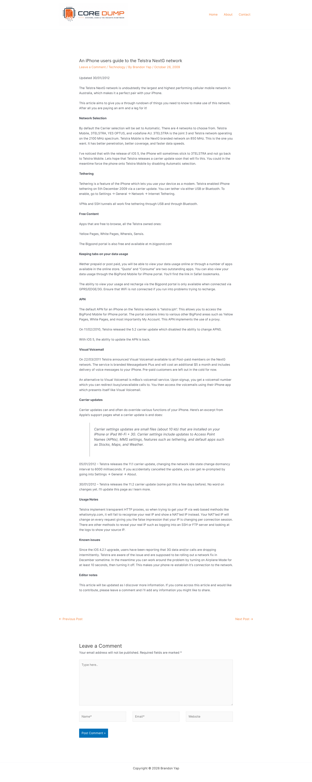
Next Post (244, 619)
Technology (117, 67)
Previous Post (71, 619)
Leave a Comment (92, 67)
